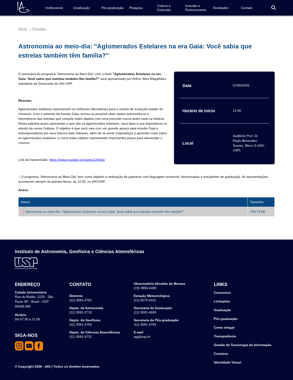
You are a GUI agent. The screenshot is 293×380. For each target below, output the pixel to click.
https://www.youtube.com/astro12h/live (77, 160)
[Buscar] (273, 8)
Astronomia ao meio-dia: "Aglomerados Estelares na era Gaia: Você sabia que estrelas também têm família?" (104, 211)
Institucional (54, 8)
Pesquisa (136, 8)
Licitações (222, 301)
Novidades (220, 8)
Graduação (81, 8)
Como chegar (224, 327)
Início (22, 29)
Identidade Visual (227, 362)
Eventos (39, 29)
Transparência (225, 336)
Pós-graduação (112, 8)
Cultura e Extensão (164, 8)
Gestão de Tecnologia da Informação (242, 345)
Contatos (221, 353)
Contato (246, 8)
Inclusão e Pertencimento (195, 8)
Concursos (222, 292)
